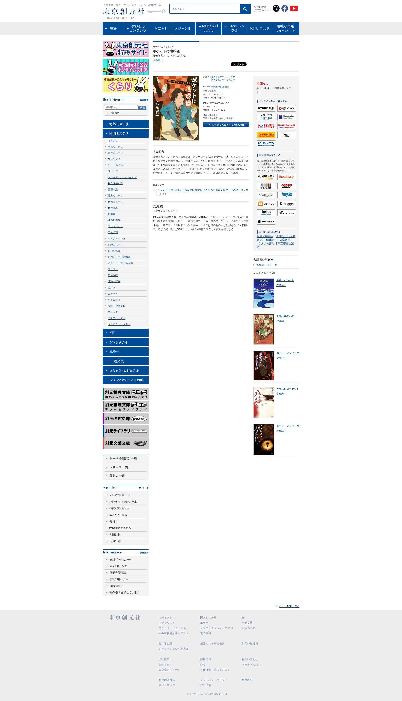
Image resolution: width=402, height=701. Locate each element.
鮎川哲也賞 (114, 250)
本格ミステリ (115, 146)
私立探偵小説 (115, 183)
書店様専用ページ (169, 669)
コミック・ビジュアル (172, 628)
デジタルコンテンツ (138, 28)
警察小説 (113, 189)
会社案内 (164, 659)
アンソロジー (115, 226)
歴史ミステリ (115, 195)
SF (243, 617)
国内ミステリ (217, 77)
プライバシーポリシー (213, 680)
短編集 (111, 214)
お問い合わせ (260, 28)
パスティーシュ (116, 238)
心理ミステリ (115, 244)
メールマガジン (251, 664)
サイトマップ (167, 685)
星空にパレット (285, 280)
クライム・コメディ (119, 324)
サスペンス (114, 158)
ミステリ (113, 140)
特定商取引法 (167, 680)
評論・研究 (114, 281)
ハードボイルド (116, 165)
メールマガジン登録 (234, 28)
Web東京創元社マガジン (208, 28)
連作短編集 (114, 220)
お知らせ (161, 28)
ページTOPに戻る (289, 606)
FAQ (202, 664)
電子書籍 (205, 633)
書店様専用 (285, 28)
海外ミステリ (167, 617)
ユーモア (113, 171)
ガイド (111, 287)
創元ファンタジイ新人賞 (174, 648)
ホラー (204, 622)
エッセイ (113, 293)
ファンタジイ (167, 622)
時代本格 (113, 207)
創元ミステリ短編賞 (119, 256)
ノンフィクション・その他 (216, 628)
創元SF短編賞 (250, 643)
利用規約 (247, 680)
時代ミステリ (115, 201)
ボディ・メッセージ (287, 353)
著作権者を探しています (215, 669)
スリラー (113, 269)
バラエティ (114, 299)
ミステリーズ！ (116, 318)
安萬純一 (158, 59)
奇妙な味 (113, 275)
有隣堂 (269, 239)
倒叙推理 (113, 232)
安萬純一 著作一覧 (266, 264)
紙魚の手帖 (248, 628)
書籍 (113, 28)
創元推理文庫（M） (220, 87)
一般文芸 (247, 622)
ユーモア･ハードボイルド (122, 177)
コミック (113, 312)
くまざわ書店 (266, 243)
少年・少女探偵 (116, 305)
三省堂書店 (283, 239)
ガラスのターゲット (287, 388)
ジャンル (184, 28)
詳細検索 (205, 685)
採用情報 (205, 659)
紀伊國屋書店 (265, 236)
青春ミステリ (115, 152)
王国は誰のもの (285, 316)
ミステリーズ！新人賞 (120, 263)
